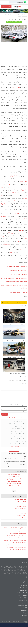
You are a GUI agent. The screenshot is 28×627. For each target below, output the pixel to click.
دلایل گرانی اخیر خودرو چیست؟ (18, 270)
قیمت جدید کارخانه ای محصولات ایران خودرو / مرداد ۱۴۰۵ (15, 540)
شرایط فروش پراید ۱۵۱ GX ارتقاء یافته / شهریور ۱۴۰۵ (16, 428)
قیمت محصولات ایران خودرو (14, 474)
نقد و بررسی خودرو (23, 600)
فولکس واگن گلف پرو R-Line (20, 508)
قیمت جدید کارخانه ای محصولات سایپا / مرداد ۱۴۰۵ (16, 535)
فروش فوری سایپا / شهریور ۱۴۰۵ (20, 441)
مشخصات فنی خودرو (22, 595)
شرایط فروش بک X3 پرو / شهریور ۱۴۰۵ (18, 433)
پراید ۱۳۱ (10, 233)
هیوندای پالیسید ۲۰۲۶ (22, 501)
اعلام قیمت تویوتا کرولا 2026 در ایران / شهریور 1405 (15, 466)
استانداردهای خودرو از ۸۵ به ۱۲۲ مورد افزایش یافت (14, 324)
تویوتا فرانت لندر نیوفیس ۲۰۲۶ (20, 499)
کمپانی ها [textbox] (24, 409)
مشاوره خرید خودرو (22, 603)
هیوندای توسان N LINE (21, 506)
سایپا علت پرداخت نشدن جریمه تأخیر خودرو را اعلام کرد (15, 545)
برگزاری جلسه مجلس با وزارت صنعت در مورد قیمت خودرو (14, 461)
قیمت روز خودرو (23, 585)
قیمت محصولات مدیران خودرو (14, 483)
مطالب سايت (20, 14)
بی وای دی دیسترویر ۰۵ (21, 515)
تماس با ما (24, 615)
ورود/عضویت (24, 613)
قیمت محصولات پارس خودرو (14, 479)
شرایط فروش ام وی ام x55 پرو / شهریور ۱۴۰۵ (17, 431)
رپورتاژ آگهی (24, 610)
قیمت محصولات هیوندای (14, 488)
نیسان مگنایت (23, 513)
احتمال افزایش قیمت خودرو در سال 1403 (17, 453)
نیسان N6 (24, 504)
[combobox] (14, 409)
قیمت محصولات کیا (14, 486)
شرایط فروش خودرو (23, 598)
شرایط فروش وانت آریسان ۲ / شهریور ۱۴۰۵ (18, 549)
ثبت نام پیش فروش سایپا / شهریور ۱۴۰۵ (18, 533)
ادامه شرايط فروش (15, 446)
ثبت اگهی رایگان (6, 6)
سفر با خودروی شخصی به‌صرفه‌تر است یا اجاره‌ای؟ (15, 357)
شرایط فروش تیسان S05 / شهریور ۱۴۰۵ (18, 438)
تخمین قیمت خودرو (22, 588)
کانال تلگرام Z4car (23, 590)
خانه (26, 14)
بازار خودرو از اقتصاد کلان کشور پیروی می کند (14, 274)
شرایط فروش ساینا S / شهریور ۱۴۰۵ (19, 426)
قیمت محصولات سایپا (14, 476)
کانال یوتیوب (24, 608)
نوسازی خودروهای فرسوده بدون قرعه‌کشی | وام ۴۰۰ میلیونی (14, 538)
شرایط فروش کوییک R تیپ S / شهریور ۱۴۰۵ (17, 423)
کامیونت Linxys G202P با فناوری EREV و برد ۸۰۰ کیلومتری (15, 340)
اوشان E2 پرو (23, 518)
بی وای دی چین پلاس (22, 511)
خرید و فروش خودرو (22, 605)
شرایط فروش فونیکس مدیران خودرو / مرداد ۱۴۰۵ (16, 547)
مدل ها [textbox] (24, 411)
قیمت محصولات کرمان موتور (14, 481)
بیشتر (14, 491)
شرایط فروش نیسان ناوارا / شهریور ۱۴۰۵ (18, 436)
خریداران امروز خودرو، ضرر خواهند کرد (17, 266)
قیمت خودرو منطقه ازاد (22, 593)
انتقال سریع (4, 414)
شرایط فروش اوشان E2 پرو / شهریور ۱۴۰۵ (18, 443)
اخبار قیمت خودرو (12, 14)
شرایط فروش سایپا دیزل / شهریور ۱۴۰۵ (17, 373)
